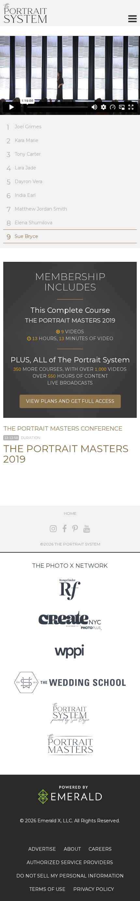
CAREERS (100, 849)
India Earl (21, 196)
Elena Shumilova (29, 223)
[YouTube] (86, 528)
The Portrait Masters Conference (62, 428)
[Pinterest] (75, 528)
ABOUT (72, 849)
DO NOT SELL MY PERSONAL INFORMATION (70, 876)
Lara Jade (21, 168)
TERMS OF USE (47, 889)
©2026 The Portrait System (70, 544)
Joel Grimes (24, 127)
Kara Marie (22, 141)
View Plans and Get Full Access (70, 401)
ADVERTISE (42, 849)
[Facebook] (64, 528)
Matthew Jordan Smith (37, 209)
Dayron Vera (24, 182)
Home (70, 513)
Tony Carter (24, 154)
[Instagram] (53, 528)
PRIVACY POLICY (93, 889)
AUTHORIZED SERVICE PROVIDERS (70, 862)
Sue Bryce (22, 237)
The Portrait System (25, 13)
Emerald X (49, 821)
